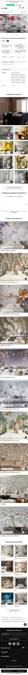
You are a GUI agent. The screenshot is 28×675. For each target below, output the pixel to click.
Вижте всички (14, 610)
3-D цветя (3, 504)
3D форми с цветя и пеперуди (8, 250)
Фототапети (5, 617)
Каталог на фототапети (16, 617)
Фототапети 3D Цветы (17, 619)
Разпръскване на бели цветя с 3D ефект (10, 472)
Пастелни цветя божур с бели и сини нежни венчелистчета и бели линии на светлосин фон (10, 409)
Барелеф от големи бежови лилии (9, 282)
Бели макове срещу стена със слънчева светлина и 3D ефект (10, 440)
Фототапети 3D (6, 619)
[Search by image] (22, 12)
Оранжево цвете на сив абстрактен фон (10, 313)
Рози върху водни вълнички (8, 377)
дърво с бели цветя (6, 345)
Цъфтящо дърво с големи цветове (10, 535)
